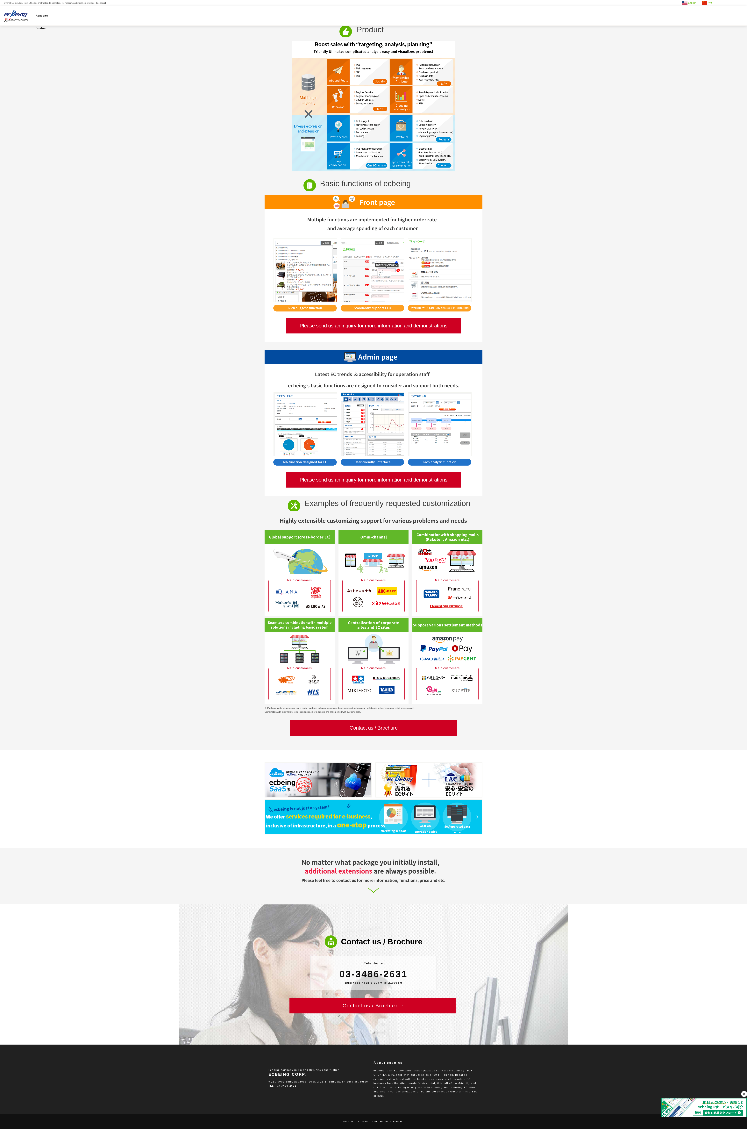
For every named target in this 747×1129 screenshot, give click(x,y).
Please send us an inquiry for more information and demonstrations (373, 326)
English (692, 3)
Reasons (42, 15)
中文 (710, 3)
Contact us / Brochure (374, 728)
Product (41, 28)
